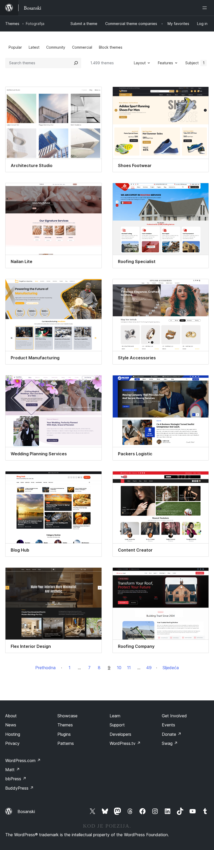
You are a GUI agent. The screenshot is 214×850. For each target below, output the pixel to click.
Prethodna (45, 667)
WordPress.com (23, 760)
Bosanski (26, 811)
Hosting (12, 734)
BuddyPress (19, 788)
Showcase (67, 715)
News (10, 724)
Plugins (64, 734)
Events (168, 724)
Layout (140, 63)
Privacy (12, 743)
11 (129, 667)
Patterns (65, 743)
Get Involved (174, 715)
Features (165, 63)
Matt (12, 769)
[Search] (76, 63)
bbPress (15, 778)
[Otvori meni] (205, 8)
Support (117, 724)
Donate (171, 734)
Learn (115, 715)
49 (149, 667)
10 (119, 667)
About (11, 715)
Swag (170, 743)
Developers (120, 734)
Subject (195, 63)
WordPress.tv (125, 743)
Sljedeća (171, 667)
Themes (12, 23)
